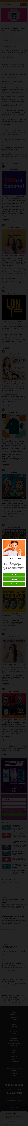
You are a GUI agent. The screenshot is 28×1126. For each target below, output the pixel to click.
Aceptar (14, 574)
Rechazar (14, 584)
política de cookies (7, 569)
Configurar (14, 579)
